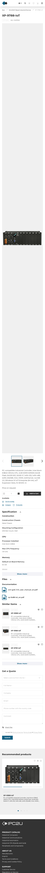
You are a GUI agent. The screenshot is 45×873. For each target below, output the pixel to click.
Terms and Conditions (10, 859)
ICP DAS (14, 610)
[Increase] (19, 494)
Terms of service (18, 732)
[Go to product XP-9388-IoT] (5, 614)
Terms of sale (28, 732)
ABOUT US (6, 851)
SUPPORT (6, 867)
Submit (7, 738)
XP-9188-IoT (16, 631)
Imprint (5, 856)
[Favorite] (42, 610)
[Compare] (38, 610)
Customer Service (8, 869)
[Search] (25, 3)
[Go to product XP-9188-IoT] (5, 631)
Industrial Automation (10, 840)
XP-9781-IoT (16, 648)
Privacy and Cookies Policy (12, 862)
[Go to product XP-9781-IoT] (5, 649)
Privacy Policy (37, 732)
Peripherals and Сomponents (12, 846)
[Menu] (42, 3)
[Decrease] (4, 494)
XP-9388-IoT (16, 613)
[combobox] (22, 677)
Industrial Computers (10, 835)
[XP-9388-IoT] (22, 774)
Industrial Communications (12, 838)
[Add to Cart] (41, 761)
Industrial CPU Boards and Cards (14, 843)
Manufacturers (7, 854)
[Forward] (42, 461)
